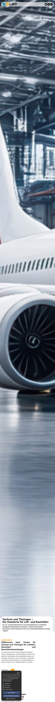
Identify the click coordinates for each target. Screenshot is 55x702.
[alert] (11, 686)
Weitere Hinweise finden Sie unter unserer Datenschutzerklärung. (10, 679)
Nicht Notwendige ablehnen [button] (11, 695)
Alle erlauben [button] (11, 692)
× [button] (19, 672)
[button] (3, 689)
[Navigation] (51, 4)
